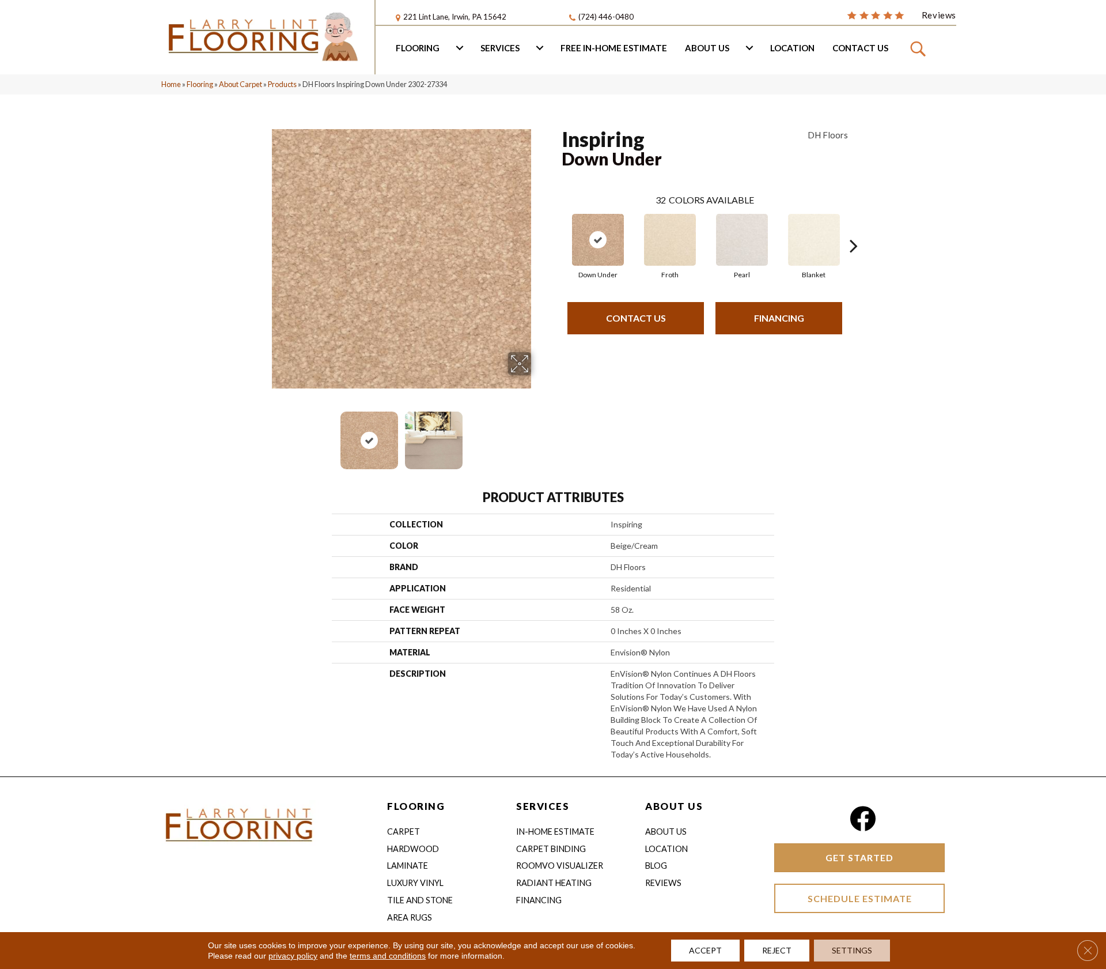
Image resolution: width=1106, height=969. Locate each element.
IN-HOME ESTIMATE (555, 831)
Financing (779, 317)
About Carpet (240, 84)
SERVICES (542, 806)
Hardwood (413, 849)
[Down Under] (598, 240)
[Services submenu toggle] (539, 48)
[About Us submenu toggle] (749, 48)
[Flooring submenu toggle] (459, 48)
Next (538, 434)
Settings (852, 950)
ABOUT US (674, 806)
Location (792, 48)
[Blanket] (814, 240)
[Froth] (670, 240)
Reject (776, 950)
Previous (264, 434)
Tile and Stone (420, 900)
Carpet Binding (551, 849)
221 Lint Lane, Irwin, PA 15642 (454, 16)
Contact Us (860, 48)
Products (282, 84)
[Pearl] (742, 240)
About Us (707, 48)
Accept (705, 950)
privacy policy (292, 955)
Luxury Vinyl (415, 883)
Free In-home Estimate (613, 48)
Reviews (663, 883)
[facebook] (863, 819)
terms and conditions (388, 955)
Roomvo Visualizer (559, 865)
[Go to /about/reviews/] (901, 14)
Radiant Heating (554, 883)
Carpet (403, 831)
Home (171, 84)
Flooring (418, 48)
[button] (919, 48)
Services (500, 48)
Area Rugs (409, 917)
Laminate (407, 865)
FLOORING (416, 806)
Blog (656, 865)
